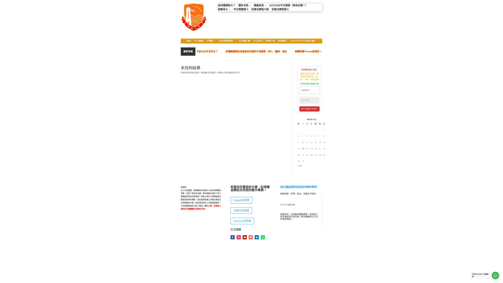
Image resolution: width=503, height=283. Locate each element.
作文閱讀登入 (241, 10)
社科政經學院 (226, 41)
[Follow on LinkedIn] (257, 237)
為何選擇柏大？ (227, 6)
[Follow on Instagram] (239, 237)
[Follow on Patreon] (251, 237)
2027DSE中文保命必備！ (303, 41)
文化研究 (258, 41)
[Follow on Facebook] (233, 237)
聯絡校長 (259, 6)
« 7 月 (299, 166)
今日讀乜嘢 (244, 41)
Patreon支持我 (242, 221)
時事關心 (282, 41)
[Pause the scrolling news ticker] (320, 51)
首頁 (188, 41)
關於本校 (243, 6)
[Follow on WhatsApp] (263, 237)
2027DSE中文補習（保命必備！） (288, 6)
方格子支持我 (241, 210)
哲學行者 (270, 41)
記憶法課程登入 (280, 10)
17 (303, 148)
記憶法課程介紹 (260, 10)
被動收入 (223, 10)
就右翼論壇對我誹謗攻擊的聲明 (298, 187)
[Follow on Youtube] (245, 237)
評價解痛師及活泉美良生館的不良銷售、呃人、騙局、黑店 (250, 51)
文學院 (209, 41)
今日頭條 (198, 41)
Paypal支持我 (241, 200)
